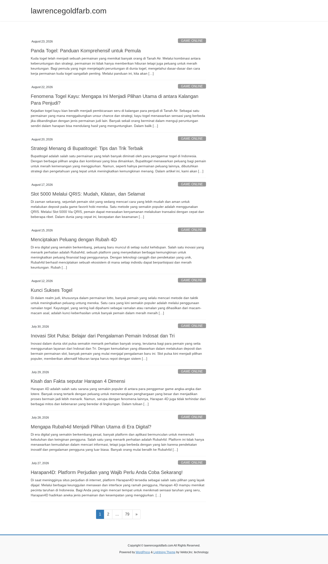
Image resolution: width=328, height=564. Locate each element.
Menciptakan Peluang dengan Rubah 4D (74, 239)
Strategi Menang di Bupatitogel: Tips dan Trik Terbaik (87, 148)
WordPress (143, 552)
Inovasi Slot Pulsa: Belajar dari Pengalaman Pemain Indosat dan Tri (103, 335)
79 (129, 514)
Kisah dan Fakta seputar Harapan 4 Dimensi (78, 381)
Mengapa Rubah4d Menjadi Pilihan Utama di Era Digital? (91, 426)
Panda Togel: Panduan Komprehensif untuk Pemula (86, 50)
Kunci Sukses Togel (51, 290)
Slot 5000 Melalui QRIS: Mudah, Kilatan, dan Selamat (88, 194)
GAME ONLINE (192, 40)
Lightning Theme (164, 552)
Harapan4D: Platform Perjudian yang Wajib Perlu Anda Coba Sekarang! (107, 472)
